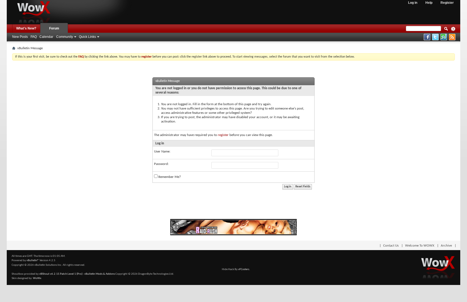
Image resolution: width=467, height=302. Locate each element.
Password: (161, 164)
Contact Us (391, 245)
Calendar (46, 37)
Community (64, 37)
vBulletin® (32, 260)
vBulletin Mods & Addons (99, 274)
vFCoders (243, 269)
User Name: (162, 151)
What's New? (26, 28)
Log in (412, 3)
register (223, 135)
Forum (54, 28)
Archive (446, 245)
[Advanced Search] (453, 30)
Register (447, 3)
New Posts (20, 37)
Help (428, 3)
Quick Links (87, 37)
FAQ (34, 37)
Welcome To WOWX (419, 245)
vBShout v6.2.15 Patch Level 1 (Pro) (60, 274)
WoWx (37, 278)
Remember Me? (169, 177)
